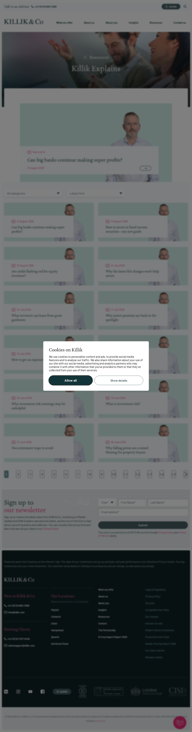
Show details (118, 380)
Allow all (70, 380)
